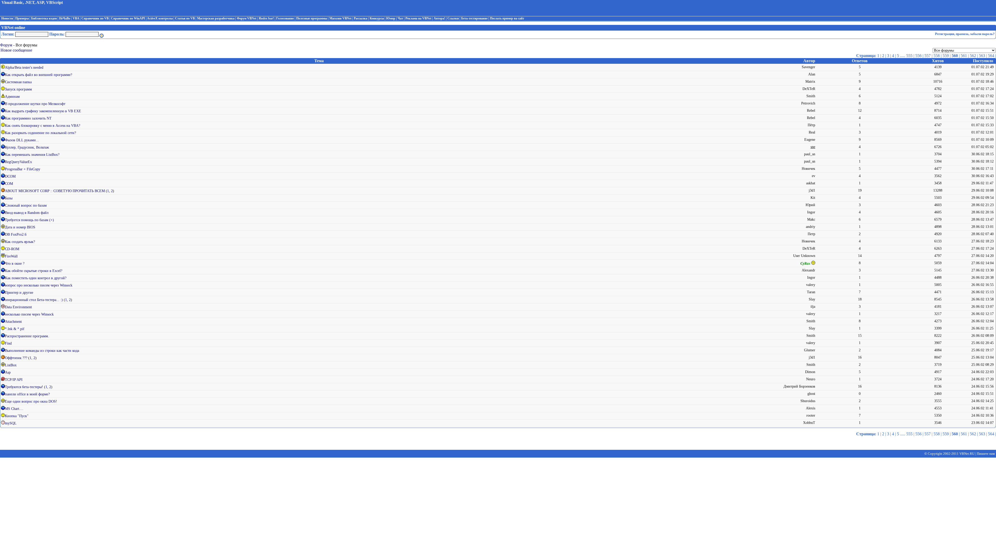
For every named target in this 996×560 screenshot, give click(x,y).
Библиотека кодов (44, 18)
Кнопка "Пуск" (17, 416)
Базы (8, 198)
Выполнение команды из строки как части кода (42, 351)
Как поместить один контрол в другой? (35, 278)
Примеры (22, 18)
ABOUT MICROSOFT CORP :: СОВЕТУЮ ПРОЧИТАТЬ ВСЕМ (55, 191)
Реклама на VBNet (418, 18)
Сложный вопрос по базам (26, 205)
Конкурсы (377, 18)
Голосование (285, 18)
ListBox (11, 365)
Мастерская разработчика (215, 18)
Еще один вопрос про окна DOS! (31, 401)
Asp (8, 372)
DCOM (10, 176)
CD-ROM (12, 249)
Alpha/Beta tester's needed (24, 67)
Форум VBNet (246, 18)
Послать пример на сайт (507, 18)
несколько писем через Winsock (29, 314)
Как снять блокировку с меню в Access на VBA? (42, 126)
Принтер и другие (19, 293)
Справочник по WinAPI (128, 18)
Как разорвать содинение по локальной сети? (40, 133)
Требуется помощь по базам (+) (29, 220)
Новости (7, 18)
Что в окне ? (14, 263)
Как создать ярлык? (20, 242)
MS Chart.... (14, 409)
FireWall (11, 256)
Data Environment (18, 307)
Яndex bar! (266, 18)
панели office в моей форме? (27, 394)
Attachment (13, 322)
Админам (12, 97)
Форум (6, 45)
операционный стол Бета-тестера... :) (34, 300)
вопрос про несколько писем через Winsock (38, 285)
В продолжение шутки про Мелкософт (35, 104)
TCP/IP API (14, 380)
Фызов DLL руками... (22, 140)
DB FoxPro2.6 (15, 234)
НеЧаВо (64, 18)
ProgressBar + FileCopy (22, 169)
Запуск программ (18, 89)
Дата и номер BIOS (20, 227)
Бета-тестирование (474, 18)
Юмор (390, 18)
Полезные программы (311, 18)
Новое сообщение (16, 50)
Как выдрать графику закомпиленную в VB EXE (43, 111)
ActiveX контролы (160, 18)
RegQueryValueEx (18, 162)
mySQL (11, 423)
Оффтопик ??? (16, 358)
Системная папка (18, 82)
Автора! (439, 18)
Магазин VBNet (340, 18)
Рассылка (360, 18)
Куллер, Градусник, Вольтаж (27, 147)
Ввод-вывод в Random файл (27, 213)
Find (8, 343)
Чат (400, 18)
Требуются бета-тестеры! (24, 387)
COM (9, 184)
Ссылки (453, 18)
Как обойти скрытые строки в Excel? (33, 271)
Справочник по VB (95, 18)
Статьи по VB (185, 18)
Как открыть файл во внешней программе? (38, 75)
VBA (76, 18)
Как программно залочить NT (28, 118)
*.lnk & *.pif (14, 329)
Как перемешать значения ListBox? (32, 155)
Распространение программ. (27, 336)
